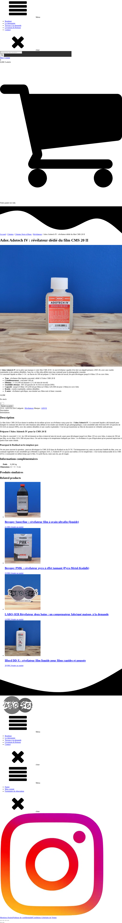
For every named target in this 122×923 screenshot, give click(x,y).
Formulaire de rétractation (14, 791)
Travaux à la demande (13, 25)
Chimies (10, 234)
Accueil (3, 234)
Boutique (8, 21)
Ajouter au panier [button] (16, 527)
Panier (7, 787)
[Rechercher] (2, 55)
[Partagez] (6, 920)
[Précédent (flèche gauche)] (1, 922)
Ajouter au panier (7, 406)
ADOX (44, 408)
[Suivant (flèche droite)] (3, 922)
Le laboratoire (10, 23)
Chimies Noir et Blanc (23, 234)
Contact (8, 30)
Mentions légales (6, 918)
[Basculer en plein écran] (3, 920)
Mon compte (9, 789)
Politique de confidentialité (23, 918)
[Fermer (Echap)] (8, 920)
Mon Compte (5, 58)
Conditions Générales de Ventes (45, 918)
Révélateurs (37, 234)
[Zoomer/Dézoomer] (1, 920)
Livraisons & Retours (13, 28)
